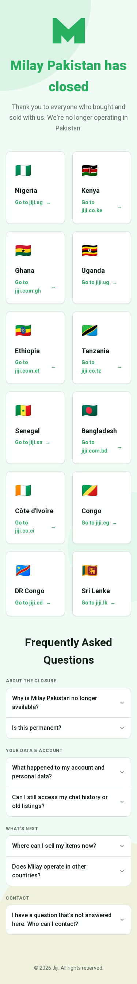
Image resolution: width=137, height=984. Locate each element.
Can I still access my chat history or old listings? (60, 801)
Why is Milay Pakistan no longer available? (54, 702)
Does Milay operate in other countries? (49, 871)
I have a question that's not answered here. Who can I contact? (61, 919)
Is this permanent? (36, 727)
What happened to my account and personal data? (58, 772)
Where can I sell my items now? (54, 845)
